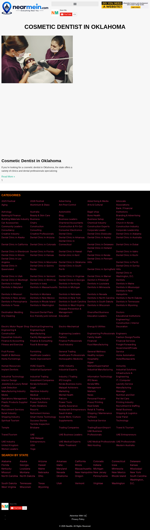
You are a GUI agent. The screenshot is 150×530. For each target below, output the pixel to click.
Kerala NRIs (93, 383)
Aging (4, 204)
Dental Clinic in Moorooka (43, 262)
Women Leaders (9, 449)
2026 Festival (37, 201)
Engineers (121, 333)
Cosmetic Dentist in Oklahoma (31, 161)
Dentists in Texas (10, 305)
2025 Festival (8, 201)
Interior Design (9, 380)
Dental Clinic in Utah (12, 276)
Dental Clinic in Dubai (127, 244)
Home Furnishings (10, 358)
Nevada (61, 472)
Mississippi (136, 468)
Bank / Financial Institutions (124, 210)
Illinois (78, 464)
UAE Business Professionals (94, 433)
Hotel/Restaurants (125, 358)
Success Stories (38, 420)
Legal (33, 387)
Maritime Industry (39, 391)
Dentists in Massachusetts (43, 287)
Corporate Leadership (127, 230)
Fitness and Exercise (12, 344)
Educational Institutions (128, 316)
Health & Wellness (10, 355)
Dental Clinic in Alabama (128, 233)
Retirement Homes (40, 413)
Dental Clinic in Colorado (43, 244)
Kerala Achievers (39, 383)
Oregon (79, 475)
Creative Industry (10, 233)
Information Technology (99, 376)
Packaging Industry (40, 398)
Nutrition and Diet (125, 394)
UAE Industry (8, 441)
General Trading (67, 351)
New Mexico (119, 472)
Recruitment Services (12, 409)
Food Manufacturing (97, 344)
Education (64, 316)
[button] (74, 3)
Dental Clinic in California (14, 244)
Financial (92, 340)
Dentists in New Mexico (42, 297)
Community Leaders (11, 226)
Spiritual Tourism (10, 420)
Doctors (120, 312)
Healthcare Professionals (72, 355)
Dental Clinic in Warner (99, 276)
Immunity (121, 365)
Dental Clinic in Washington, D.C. (125, 274)
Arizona (42, 461)
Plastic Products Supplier (14, 402)
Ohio (40, 475)
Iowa (114, 464)
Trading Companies (69, 427)
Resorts (34, 409)
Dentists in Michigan (69, 287)
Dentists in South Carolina (72, 301)
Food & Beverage (39, 344)
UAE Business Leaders (70, 434)
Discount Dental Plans (41, 312)
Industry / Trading (68, 376)
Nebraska (43, 472)
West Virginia (8, 486)
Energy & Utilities (96, 326)
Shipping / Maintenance (99, 413)
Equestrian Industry (11, 337)
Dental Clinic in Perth (127, 262)
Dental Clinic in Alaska (12, 237)
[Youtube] (79, 495)
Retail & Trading (95, 409)
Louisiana (25, 468)
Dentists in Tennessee (127, 301)
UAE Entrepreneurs (126, 434)
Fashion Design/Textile (128, 337)
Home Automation (125, 355)
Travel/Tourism (9, 434)
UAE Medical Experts (70, 441)
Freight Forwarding (126, 344)
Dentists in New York (70, 297)
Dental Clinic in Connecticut (67, 243)
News (90, 394)
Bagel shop (93, 211)
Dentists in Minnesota (98, 287)
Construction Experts (98, 226)
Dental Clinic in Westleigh (14, 279)
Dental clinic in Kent (69, 255)
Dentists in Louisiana (98, 283)
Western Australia (125, 445)
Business (35, 219)
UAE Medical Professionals (101, 441)
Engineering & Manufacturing (37, 332)
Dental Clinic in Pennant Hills (99, 260)
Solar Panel (122, 416)
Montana (24, 472)
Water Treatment (67, 445)
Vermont (79, 483)
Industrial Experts (68, 369)
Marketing (64, 391)
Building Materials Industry (15, 219)
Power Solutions (38, 402)
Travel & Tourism (125, 427)
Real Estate (93, 405)
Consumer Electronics (70, 230)
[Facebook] (70, 495)
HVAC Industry (66, 365)
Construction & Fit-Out (70, 226)
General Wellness (96, 351)
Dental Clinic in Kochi (127, 255)
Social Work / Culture (70, 416)
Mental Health (66, 394)
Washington (118, 483)
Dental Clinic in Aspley (99, 237)
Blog (61, 215)
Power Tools (65, 402)
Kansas (134, 464)
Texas (41, 483)
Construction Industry (127, 226)
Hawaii (42, 464)
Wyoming (43, 486)
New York (135, 472)
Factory (63, 337)
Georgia (24, 464)
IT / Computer (123, 380)
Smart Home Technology (43, 416)
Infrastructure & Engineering (124, 375)
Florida (5, 464)
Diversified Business (98, 312)
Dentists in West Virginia (71, 305)
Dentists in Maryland (12, 287)
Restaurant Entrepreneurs (72, 409)
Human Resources (11, 365)
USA (32, 445)
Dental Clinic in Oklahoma (72, 262)
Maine (41, 468)
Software (92, 416)
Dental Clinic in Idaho (127, 251)
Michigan (98, 468)
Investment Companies (42, 380)
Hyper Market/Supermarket (98, 364)
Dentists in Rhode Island (42, 301)
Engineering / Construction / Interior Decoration (127, 323)
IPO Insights (65, 380)
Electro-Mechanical (69, 326)
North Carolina (9, 475)
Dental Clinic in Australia (129, 237)
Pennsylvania (100, 475)
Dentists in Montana (40, 294)
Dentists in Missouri (11, 294)
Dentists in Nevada (97, 294)
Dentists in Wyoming (127, 305)
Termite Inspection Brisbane (40, 426)
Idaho (60, 464)
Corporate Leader (96, 230)
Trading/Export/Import (99, 427)
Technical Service (96, 420)
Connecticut (118, 461)
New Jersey (99, 472)
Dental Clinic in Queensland (9, 267)
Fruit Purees (7, 351)
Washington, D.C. (137, 481)
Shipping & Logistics (126, 413)
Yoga (32, 449)
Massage (120, 391)
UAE (32, 434)
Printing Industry (124, 402)
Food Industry (66, 344)
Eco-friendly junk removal (43, 316)
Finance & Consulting (41, 340)
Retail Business (124, 409)
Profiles (5, 405)
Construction (37, 226)
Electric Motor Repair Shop (15, 326)
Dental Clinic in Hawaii (70, 251)
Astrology (6, 211)
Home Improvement (40, 358)
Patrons (63, 398)
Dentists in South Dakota (100, 301)
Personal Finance (96, 398)
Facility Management (41, 337)
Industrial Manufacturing (100, 369)
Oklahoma (62, 475)
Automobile (65, 211)
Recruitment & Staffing (128, 405)
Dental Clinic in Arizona (42, 237)
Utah (59, 483)
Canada (120, 219)
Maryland (62, 468)
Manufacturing (123, 387)
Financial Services (125, 340)
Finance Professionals (70, 340)
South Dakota (9, 483)
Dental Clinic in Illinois (12, 255)
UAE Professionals (125, 441)
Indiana (97, 464)
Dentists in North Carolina (100, 297)
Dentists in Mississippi (127, 287)
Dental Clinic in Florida (42, 251)
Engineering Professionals (101, 333)
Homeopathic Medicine (71, 358)
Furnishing (35, 351)
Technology (122, 420)
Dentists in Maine (125, 283)
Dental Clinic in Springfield (101, 269)
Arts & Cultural (95, 204)
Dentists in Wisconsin (98, 305)
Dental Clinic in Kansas (42, 255)
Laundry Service (124, 383)
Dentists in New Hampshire (124, 292)
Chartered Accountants (71, 222)
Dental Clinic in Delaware (100, 244)
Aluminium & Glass (40, 204)
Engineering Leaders (69, 333)
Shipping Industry (10, 416)
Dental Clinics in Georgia (72, 279)
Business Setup (95, 219)
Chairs (33, 222)
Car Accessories (9, 222)
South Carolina (138, 475)
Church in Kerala (124, 222)
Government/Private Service (126, 350)
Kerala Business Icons (70, 383)
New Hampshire (84, 472)
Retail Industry (8, 413)
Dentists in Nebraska (69, 294)
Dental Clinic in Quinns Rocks (42, 267)
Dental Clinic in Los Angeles (11, 260)
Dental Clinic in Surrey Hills (127, 267)
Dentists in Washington (42, 305)
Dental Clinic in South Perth (70, 267)
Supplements (66, 420)
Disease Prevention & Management (70, 310)
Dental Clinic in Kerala (98, 255)
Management (94, 387)
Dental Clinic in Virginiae (71, 276)
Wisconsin (25, 486)
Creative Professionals (42, 233)
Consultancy (7, 230)
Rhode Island (119, 475)
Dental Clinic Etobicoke (99, 233)
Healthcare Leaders (40, 355)
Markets (91, 391)
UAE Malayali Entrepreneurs (37, 440)
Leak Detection (9, 387)
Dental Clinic (65, 233)
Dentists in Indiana (11, 283)
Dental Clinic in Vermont (42, 276)
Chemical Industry (96, 222)
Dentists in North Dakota (129, 297)
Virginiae (98, 483)
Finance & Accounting (12, 340)
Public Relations (38, 405)
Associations (122, 204)
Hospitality (92, 358)
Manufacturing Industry (13, 391)
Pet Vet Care (122, 398)
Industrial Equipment (41, 369)
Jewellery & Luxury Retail (14, 383)
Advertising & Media (97, 201)
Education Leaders (97, 316)
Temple (5, 427)
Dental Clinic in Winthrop (43, 279)
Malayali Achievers (68, 387)
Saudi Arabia (65, 413)
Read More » (8, 176)
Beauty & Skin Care (40, 215)
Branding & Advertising (128, 215)
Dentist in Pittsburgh (98, 279)
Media (4, 394)
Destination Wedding (12, 312)
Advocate (121, 201)
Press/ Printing (95, 402)
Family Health (94, 337)
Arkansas (62, 461)
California (80, 461)
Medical (34, 394)
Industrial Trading (39, 376)
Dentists (120, 279)
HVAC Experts (37, 365)
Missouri (6, 472)
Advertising (65, 201)
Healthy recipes (95, 355)
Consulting (35, 230)
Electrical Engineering (41, 326)
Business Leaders (68, 219)
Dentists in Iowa (38, 283)
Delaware (135, 461)
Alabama (6, 461)
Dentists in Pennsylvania (14, 301)
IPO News (92, 380)
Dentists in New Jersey (13, 297)
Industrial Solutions (126, 369)
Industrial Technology (12, 376)
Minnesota (117, 468)
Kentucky (6, 468)
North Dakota (27, 475)
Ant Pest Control (67, 204)
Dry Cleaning (8, 316)
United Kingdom (9, 445)
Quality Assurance (68, 405)
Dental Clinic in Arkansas (72, 237)
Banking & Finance (11, 215)
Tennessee (25, 483)
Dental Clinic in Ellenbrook (15, 251)
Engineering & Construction (8, 332)
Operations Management (14, 398)
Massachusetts (83, 468)
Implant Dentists (9, 369)
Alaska (23, 461)
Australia (34, 211)
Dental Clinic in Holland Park (99, 250)
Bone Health (93, 215)
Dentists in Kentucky (69, 283)
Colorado (98, 461)
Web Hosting (94, 445)
